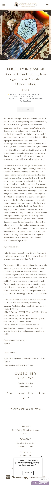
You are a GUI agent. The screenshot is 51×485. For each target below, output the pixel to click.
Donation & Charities (26, 443)
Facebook (27, 452)
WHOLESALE (25, 439)
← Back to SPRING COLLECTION (25, 409)
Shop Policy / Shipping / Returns (25, 430)
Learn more (28, 473)
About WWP (25, 426)
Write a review (25, 386)
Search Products (25, 446)
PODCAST (25, 434)
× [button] (41, 456)
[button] (31, 483)
